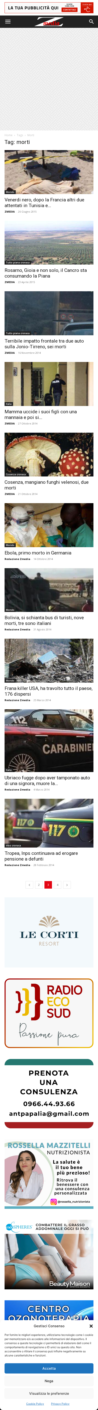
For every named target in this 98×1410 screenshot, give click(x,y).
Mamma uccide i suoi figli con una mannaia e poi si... (41, 414)
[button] (91, 1326)
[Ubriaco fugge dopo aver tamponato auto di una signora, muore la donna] (49, 740)
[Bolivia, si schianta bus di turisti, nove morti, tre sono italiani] (49, 590)
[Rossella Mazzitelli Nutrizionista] (49, 1174)
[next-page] (67, 885)
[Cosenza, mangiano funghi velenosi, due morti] (49, 455)
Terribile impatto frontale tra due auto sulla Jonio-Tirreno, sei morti (44, 343)
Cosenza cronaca (16, 474)
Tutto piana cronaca (18, 262)
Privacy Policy (60, 1403)
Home (9, 135)
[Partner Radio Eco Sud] (49, 1013)
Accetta (49, 1368)
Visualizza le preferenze (49, 1393)
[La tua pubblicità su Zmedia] (49, 7)
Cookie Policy (35, 1403)
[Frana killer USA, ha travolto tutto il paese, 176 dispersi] (49, 661)
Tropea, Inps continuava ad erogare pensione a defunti (41, 856)
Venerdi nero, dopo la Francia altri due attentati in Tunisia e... (44, 202)
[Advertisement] (49, 79)
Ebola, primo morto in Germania (38, 553)
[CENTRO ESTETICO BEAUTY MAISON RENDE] (49, 1254)
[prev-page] (29, 885)
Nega (49, 1381)
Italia (9, 404)
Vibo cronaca (13, 845)
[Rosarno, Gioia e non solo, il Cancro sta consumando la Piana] (49, 243)
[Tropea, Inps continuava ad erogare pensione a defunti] (49, 823)
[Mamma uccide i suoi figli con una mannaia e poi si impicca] (49, 384)
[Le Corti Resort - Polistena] (49, 932)
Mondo (10, 192)
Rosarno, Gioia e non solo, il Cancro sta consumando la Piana (46, 273)
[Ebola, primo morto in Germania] (49, 525)
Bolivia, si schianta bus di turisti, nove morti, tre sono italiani (44, 620)
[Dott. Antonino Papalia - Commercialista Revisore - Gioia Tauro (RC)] (49, 1094)
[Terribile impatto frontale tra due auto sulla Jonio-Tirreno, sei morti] (49, 313)
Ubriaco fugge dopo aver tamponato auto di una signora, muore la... (47, 780)
